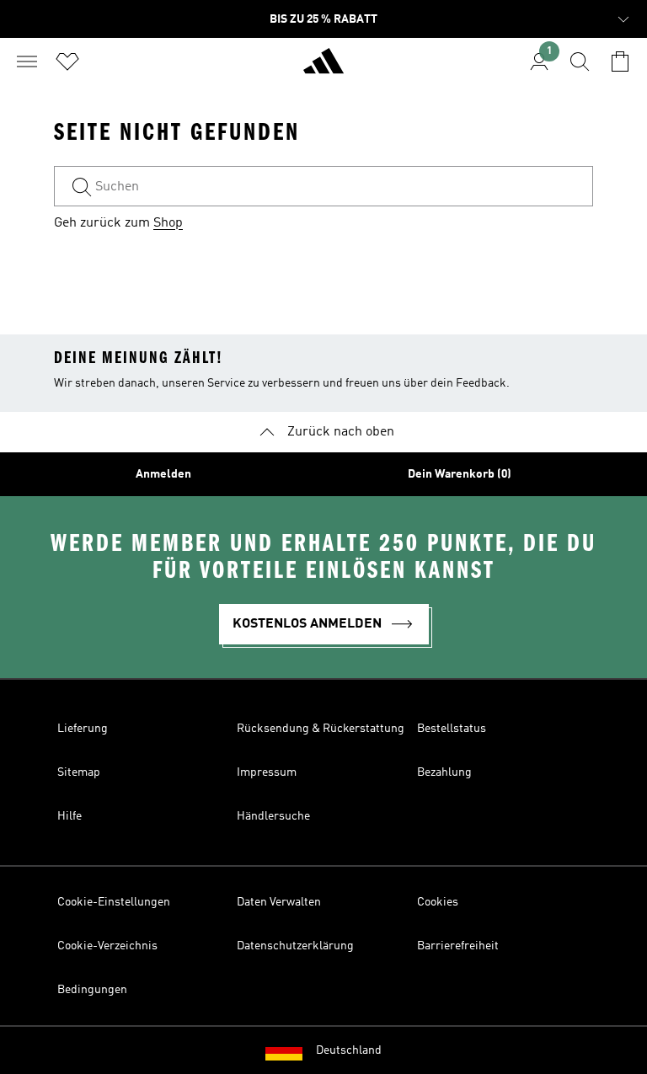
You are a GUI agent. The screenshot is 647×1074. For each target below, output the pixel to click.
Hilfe (69, 816)
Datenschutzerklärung (295, 946)
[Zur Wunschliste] (67, 61)
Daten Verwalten (279, 902)
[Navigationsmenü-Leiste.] (27, 61)
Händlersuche (273, 816)
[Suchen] (579, 61)
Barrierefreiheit (458, 946)
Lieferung (82, 729)
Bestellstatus (451, 729)
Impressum (267, 772)
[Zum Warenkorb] (620, 61)
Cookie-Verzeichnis (107, 946)
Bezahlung (444, 772)
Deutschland (349, 1050)
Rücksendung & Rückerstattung (320, 729)
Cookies (437, 902)
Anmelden (163, 474)
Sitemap (78, 772)
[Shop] (323, 68)
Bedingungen (92, 990)
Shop (168, 223)
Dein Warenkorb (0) (459, 474)
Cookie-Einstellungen (113, 902)
